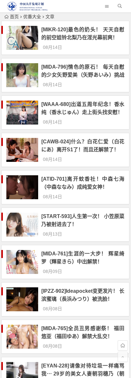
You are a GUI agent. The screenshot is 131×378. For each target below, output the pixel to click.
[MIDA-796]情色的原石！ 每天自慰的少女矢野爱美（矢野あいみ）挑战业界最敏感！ (82, 75)
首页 (14, 16)
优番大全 (32, 16)
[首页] (123, 345)
